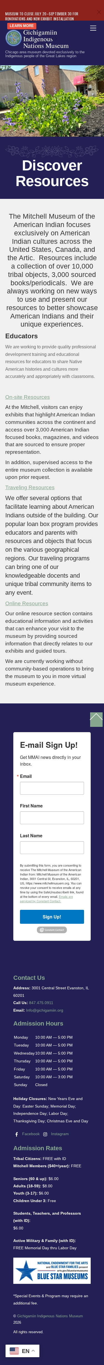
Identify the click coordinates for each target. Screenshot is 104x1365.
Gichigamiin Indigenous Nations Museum (50, 1316)
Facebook (30, 1134)
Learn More (22, 26)
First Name (31, 806)
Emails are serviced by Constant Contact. (46, 898)
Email (26, 776)
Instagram (59, 1134)
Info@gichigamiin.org (44, 1010)
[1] (52, 38)
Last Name (31, 835)
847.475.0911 (41, 1002)
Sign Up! (52, 916)
